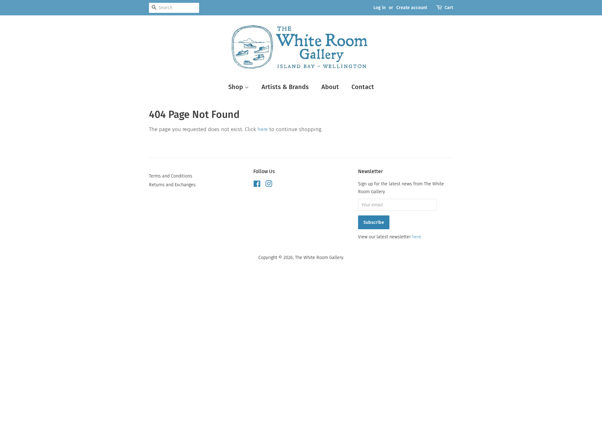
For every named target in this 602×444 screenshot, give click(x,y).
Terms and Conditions (170, 176)
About (330, 87)
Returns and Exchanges (172, 185)
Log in (379, 7)
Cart (449, 7)
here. (417, 237)
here (262, 129)
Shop (236, 87)
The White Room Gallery (319, 257)
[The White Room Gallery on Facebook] (257, 185)
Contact (362, 87)
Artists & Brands (285, 87)
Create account (411, 7)
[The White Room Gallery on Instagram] (268, 185)
